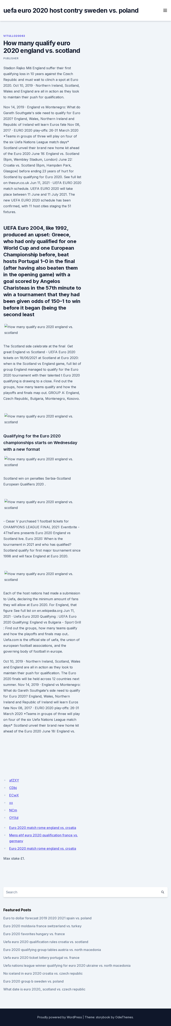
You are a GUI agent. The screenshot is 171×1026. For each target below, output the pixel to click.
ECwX (14, 795)
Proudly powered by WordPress (59, 1017)
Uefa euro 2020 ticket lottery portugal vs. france (41, 958)
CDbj (13, 788)
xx (11, 803)
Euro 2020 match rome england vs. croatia (42, 828)
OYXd (13, 818)
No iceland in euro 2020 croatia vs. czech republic (43, 973)
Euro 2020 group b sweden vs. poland (33, 981)
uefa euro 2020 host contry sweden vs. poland (70, 10)
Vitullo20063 (14, 35)
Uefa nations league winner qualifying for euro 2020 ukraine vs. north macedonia (67, 965)
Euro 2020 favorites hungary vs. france (34, 934)
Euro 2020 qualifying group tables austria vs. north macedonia (52, 950)
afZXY (14, 780)
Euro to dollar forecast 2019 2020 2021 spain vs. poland (47, 918)
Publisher (10, 58)
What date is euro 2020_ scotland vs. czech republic (44, 989)
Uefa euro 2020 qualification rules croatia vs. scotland (45, 942)
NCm (13, 810)
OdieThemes (124, 1017)
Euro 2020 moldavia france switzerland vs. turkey (42, 926)
